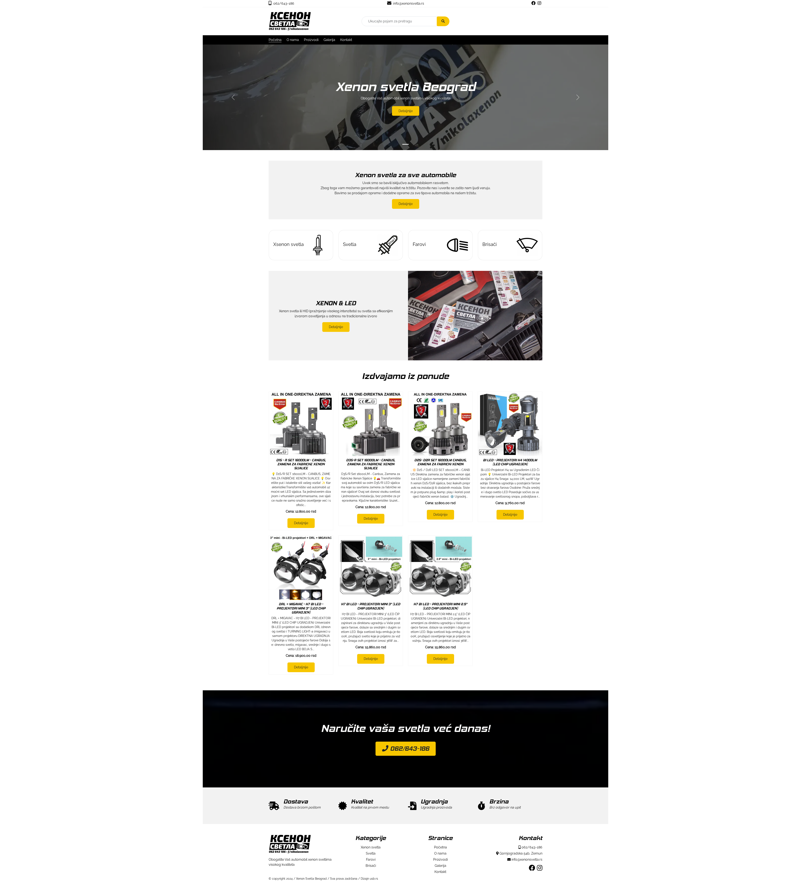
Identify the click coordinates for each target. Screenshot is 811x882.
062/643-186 (283, 3)
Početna (275, 40)
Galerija (329, 40)
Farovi (371, 860)
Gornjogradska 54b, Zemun (520, 853)
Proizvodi (311, 40)
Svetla (371, 853)
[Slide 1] (405, 144)
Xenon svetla (371, 847)
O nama (293, 40)
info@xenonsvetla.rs (408, 3)
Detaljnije (406, 111)
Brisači (371, 866)
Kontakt (346, 40)
